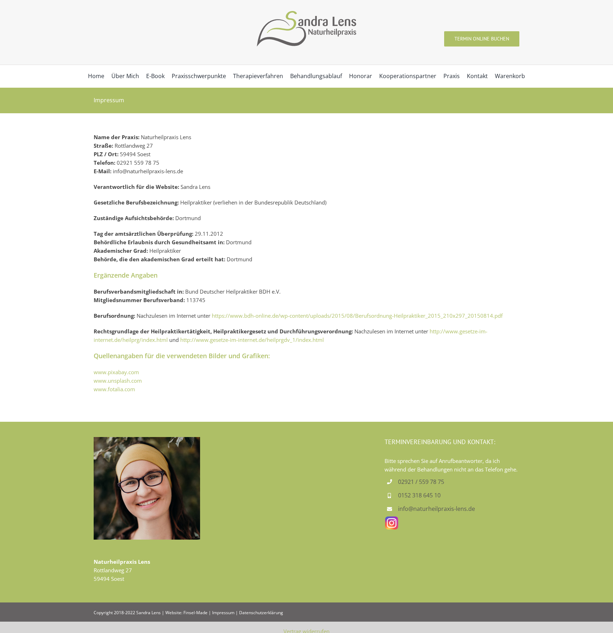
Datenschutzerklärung (261, 613)
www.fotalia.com (114, 389)
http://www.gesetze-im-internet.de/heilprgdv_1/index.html (252, 339)
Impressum (223, 613)
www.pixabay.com (116, 372)
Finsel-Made (195, 613)
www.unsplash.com (118, 380)
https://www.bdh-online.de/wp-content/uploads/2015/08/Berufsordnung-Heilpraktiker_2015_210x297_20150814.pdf (357, 315)
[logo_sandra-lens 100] (306, 13)
